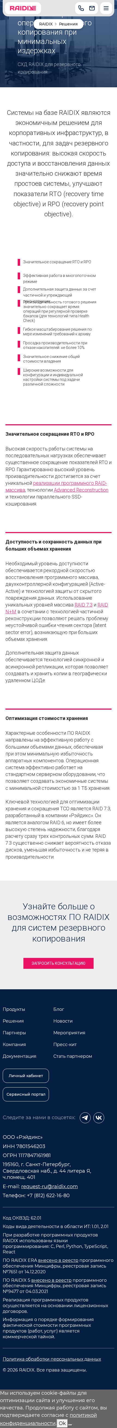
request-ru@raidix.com (49, 1187)
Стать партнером (72, 1056)
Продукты (14, 1009)
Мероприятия (69, 1032)
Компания (14, 1044)
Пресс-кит (65, 1044)
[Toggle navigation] (106, 8)
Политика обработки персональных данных (52, 1359)
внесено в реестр (58, 1260)
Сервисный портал (26, 1094)
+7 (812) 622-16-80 (48, 1196)
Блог (58, 1009)
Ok (62, 1423)
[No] (70, 1425)
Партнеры (14, 1032)
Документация (19, 1056)
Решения (13, 1021)
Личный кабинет (26, 1075)
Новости (63, 1021)
